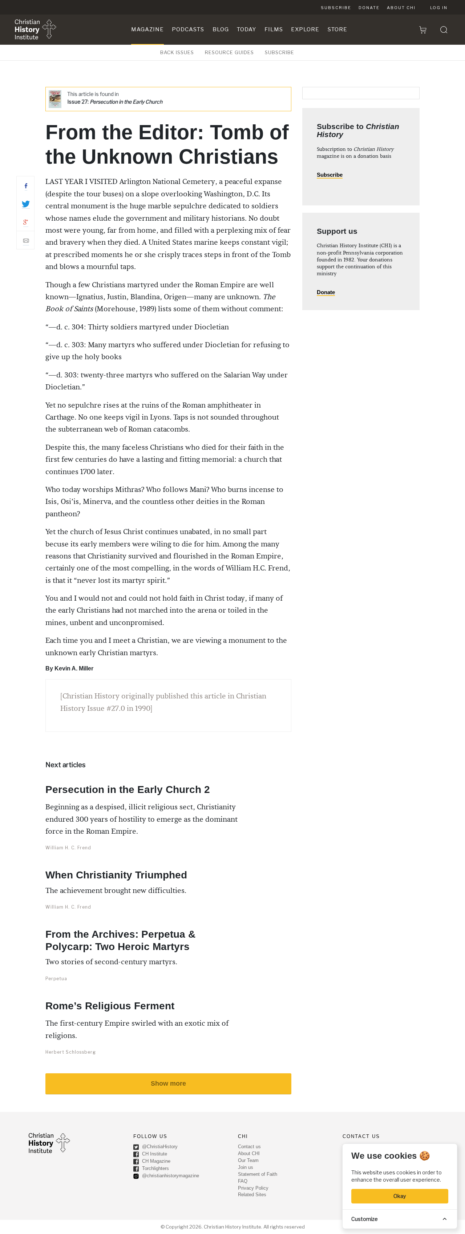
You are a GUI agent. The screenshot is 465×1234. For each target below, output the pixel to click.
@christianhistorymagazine (170, 1175)
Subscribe (336, 7)
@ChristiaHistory (159, 1146)
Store (337, 29)
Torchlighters (155, 1168)
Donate (369, 7)
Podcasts (188, 29)
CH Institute (154, 1154)
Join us (245, 1167)
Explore (305, 29)
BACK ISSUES (177, 52)
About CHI (401, 7)
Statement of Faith (257, 1174)
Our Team (248, 1160)
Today (246, 29)
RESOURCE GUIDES (229, 52)
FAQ (242, 1181)
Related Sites (252, 1194)
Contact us (249, 1146)
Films (273, 29)
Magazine (147, 29)
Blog (221, 29)
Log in (439, 7)
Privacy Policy (253, 1188)
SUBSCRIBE (279, 52)
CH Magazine (155, 1161)
